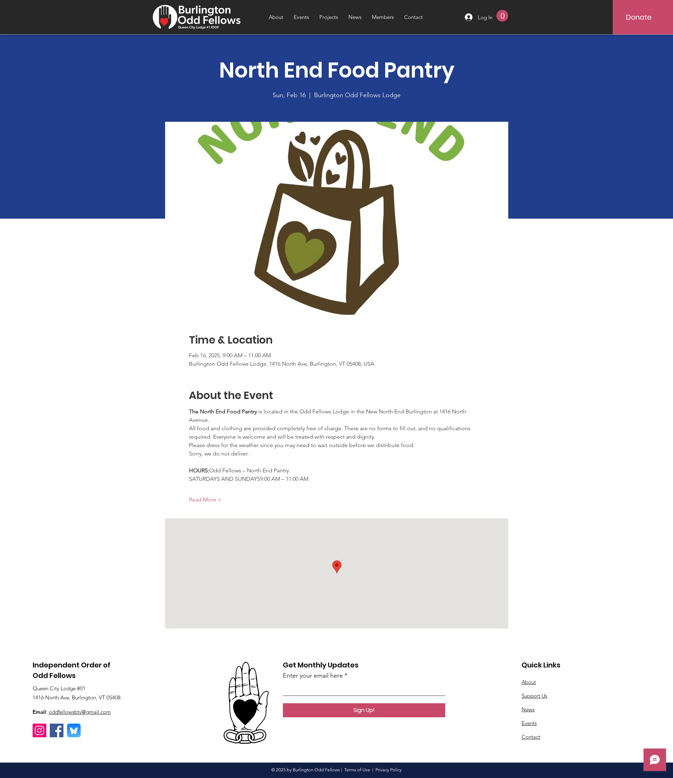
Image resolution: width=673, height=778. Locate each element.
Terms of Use (357, 769)
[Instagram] (39, 730)
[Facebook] (56, 730)
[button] (502, 16)
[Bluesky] (74, 730)
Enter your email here (313, 675)
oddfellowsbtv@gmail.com (80, 712)
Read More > (205, 499)
